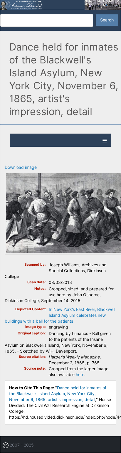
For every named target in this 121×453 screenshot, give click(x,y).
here (80, 374)
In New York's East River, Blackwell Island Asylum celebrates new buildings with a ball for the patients (60, 315)
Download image (21, 167)
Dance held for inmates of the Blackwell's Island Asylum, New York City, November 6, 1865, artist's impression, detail (57, 393)
